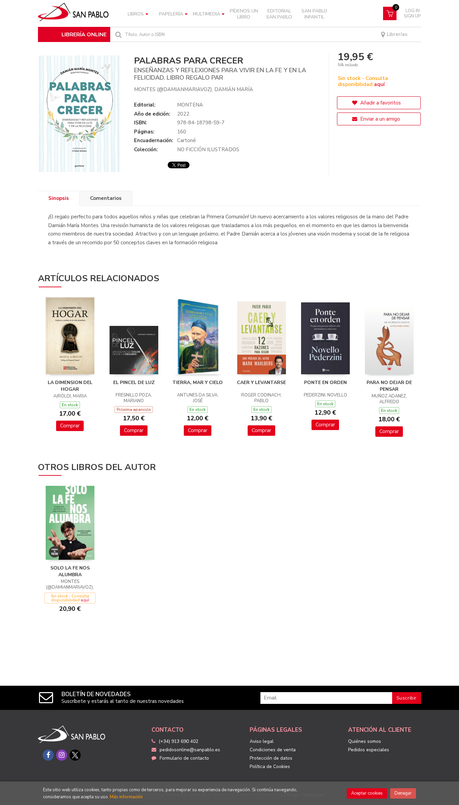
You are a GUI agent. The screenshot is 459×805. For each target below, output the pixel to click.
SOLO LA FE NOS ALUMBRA (70, 571)
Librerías (396, 34)
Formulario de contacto (184, 758)
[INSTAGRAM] (61, 755)
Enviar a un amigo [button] (379, 119)
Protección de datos (271, 758)
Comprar (70, 425)
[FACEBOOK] (48, 755)
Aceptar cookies (367, 793)
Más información (126, 797)
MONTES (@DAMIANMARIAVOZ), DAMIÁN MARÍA (193, 89)
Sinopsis (58, 198)
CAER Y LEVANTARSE (261, 382)
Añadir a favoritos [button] (380, 102)
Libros (136, 14)
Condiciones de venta (273, 750)
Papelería (171, 14)
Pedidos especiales (368, 750)
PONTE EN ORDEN (325, 382)
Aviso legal (262, 741)
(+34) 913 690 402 (178, 741)
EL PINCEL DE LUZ (134, 382)
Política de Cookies (270, 766)
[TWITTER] (75, 755)
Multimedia (206, 14)
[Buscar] (117, 34)
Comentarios (106, 198)
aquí (379, 84)
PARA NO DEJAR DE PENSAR (389, 385)
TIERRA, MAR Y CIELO (197, 382)
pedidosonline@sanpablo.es (190, 750)
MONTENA (190, 104)
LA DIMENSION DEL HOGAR (70, 385)
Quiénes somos (364, 741)
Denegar (403, 793)
